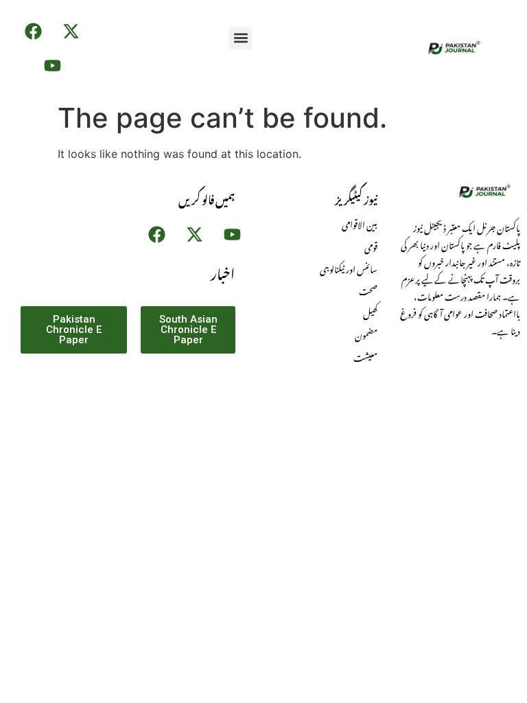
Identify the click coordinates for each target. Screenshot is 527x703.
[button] (240, 38)
